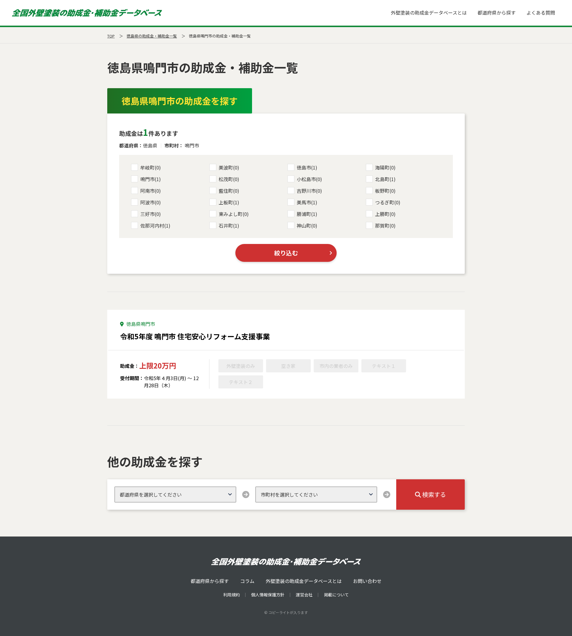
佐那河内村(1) (155, 225)
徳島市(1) (307, 167)
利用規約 (231, 595)
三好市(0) (150, 213)
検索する (433, 494)
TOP (111, 36)
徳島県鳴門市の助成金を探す (180, 100)
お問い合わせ (367, 580)
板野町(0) (385, 190)
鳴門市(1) (150, 179)
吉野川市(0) (309, 190)
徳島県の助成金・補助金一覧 (152, 36)
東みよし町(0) (234, 213)
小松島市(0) (309, 179)
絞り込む (286, 252)
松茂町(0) (229, 179)
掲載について (336, 595)
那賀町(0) (385, 225)
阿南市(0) (150, 190)
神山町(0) (307, 225)
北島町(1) (385, 179)
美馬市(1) (307, 202)
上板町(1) (229, 202)
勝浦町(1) (307, 213)
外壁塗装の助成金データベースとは (429, 12)
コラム (247, 580)
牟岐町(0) (150, 167)
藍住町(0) (229, 190)
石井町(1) (229, 225)
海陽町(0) (385, 167)
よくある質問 (540, 12)
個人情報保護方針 (268, 595)
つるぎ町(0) (387, 202)
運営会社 (304, 595)
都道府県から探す (497, 12)
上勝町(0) (385, 213)
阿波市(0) (150, 202)
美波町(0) (229, 167)
